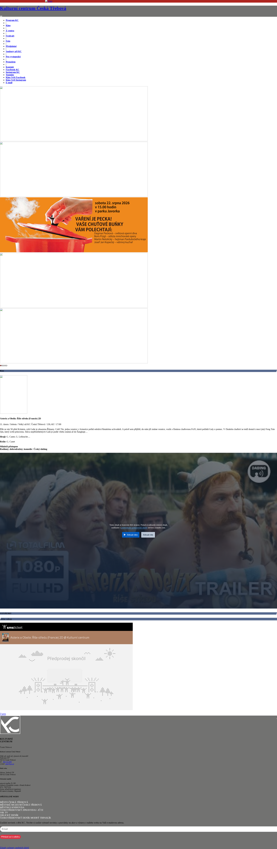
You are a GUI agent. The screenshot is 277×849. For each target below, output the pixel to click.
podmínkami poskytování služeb (134, 528)
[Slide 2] (3, 365)
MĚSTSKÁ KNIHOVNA (12, 807)
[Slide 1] (2, 365)
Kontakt (10, 67)
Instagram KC (13, 72)
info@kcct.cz (9, 764)
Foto (8, 41)
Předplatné (11, 46)
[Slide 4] (6, 365)
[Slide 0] (0, 365)
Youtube (10, 75)
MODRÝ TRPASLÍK (41, 818)
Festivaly (10, 36)
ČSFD (3, 714)
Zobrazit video (132, 535)
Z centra (10, 30)
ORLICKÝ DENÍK (9, 815)
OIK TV (4, 812)
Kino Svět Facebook (15, 77)
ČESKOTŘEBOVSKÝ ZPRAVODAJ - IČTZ (21, 810)
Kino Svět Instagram (16, 80)
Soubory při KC (14, 51)
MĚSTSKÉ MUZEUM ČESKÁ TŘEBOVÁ (21, 805)
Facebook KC (12, 69)
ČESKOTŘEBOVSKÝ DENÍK (15, 818)
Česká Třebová (33, 8)
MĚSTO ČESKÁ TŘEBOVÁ (14, 802)
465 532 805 (7, 762)
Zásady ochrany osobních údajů (14, 847)
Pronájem (10, 62)
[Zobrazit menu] (1, 16)
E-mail (9, 82)
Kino (8, 25)
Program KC (12, 20)
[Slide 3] (5, 365)
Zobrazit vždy (148, 535)
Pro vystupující (13, 56)
